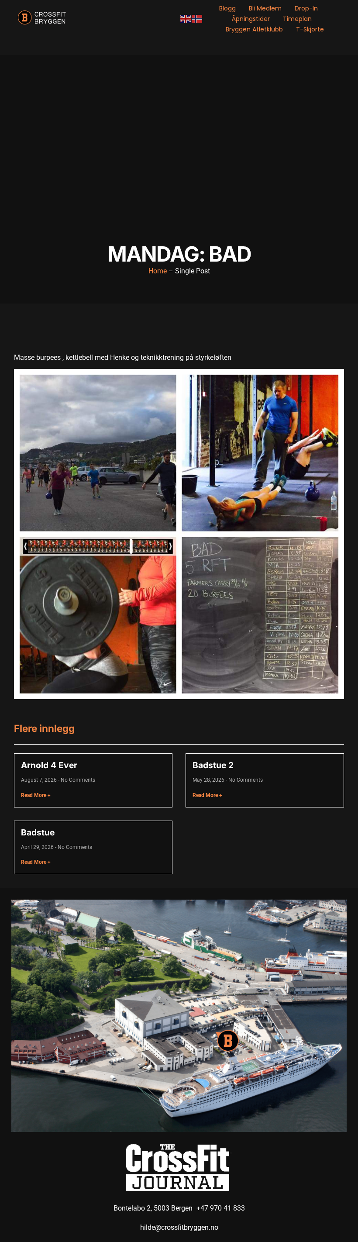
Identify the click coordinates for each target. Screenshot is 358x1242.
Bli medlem (265, 8)
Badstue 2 (213, 765)
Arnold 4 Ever (49, 765)
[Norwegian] (197, 18)
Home (157, 271)
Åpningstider (251, 18)
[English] (186, 18)
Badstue (38, 832)
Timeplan (297, 18)
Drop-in (306, 8)
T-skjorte (310, 29)
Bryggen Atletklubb (254, 29)
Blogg (227, 8)
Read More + (36, 795)
